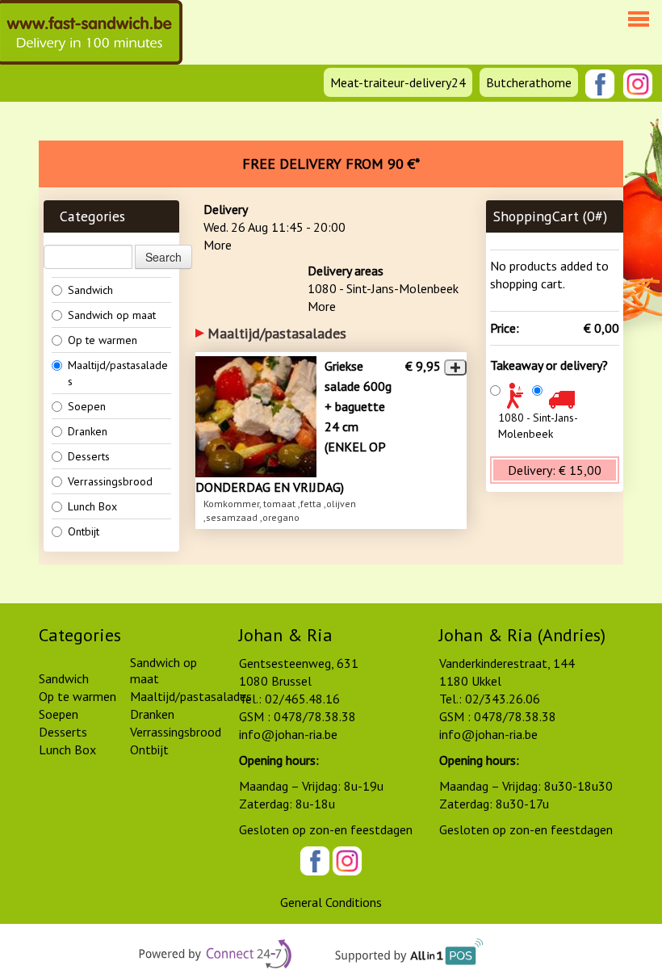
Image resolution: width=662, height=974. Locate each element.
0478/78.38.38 (315, 716)
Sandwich (90, 290)
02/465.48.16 (302, 699)
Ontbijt (83, 531)
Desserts (89, 456)
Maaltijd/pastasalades (118, 373)
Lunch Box (92, 506)
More (217, 245)
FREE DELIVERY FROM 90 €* (331, 163)
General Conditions (331, 902)
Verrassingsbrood (110, 481)
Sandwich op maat (112, 315)
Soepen (87, 406)
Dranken (87, 431)
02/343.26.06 (502, 699)
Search (163, 257)
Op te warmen (102, 340)
